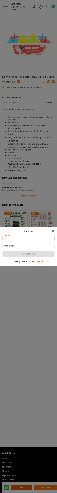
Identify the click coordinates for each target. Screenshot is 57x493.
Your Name (8, 235)
